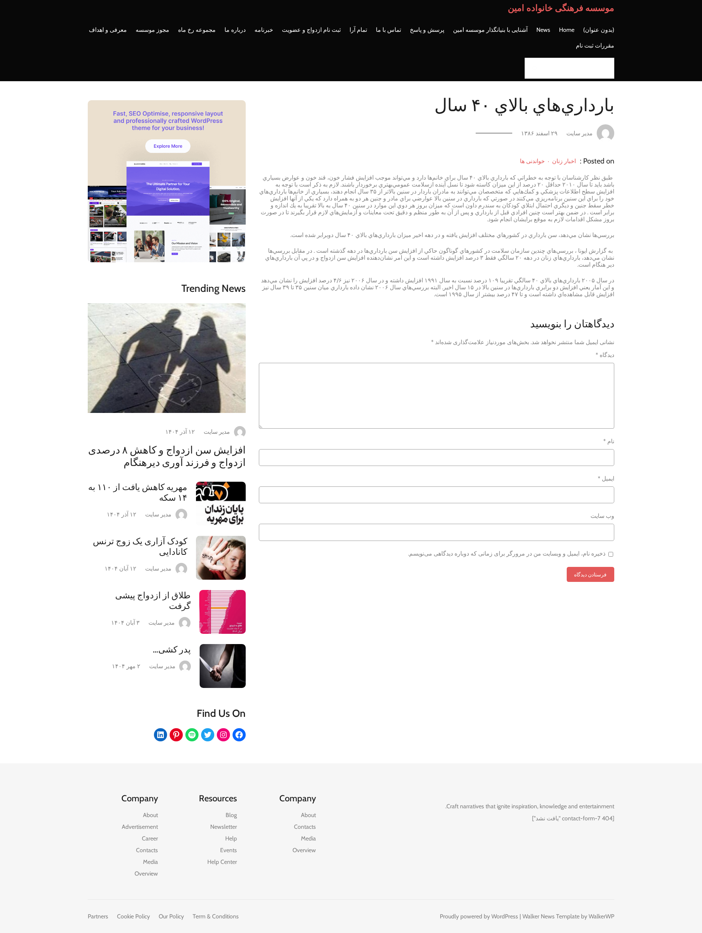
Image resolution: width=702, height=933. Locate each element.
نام (608, 441)
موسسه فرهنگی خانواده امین (561, 8)
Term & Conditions (216, 916)
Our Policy (171, 916)
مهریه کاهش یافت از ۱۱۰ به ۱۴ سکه (137, 492)
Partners (98, 916)
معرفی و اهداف (108, 29)
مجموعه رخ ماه (197, 29)
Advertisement (140, 826)
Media (308, 838)
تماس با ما (388, 29)
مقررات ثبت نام (595, 45)
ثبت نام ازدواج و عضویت (311, 29)
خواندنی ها (532, 161)
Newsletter (223, 826)
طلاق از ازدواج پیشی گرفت (152, 600)
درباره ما (235, 29)
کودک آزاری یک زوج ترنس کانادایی (140, 546)
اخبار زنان (564, 161)
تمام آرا (358, 29)
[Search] (532, 68)
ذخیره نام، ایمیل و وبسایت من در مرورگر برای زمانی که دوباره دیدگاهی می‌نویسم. (506, 553)
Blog (231, 815)
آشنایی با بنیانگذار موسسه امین (490, 29)
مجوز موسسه (152, 29)
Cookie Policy (133, 916)
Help (231, 838)
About (308, 815)
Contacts (305, 826)
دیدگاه (605, 354)
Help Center (222, 861)
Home (566, 29)
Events (228, 850)
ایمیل (606, 478)
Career (150, 838)
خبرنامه (263, 29)
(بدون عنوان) (598, 29)
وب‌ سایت (602, 515)
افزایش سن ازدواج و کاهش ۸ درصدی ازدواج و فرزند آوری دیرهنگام (167, 456)
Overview (304, 850)
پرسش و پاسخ (427, 29)
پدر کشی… (172, 649)
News (543, 29)
